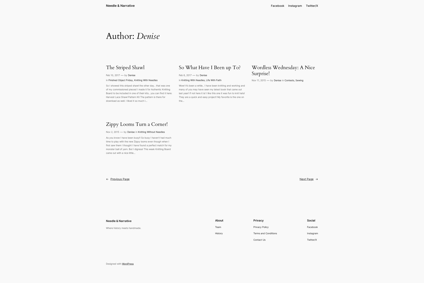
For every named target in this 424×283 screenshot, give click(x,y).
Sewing (299, 80)
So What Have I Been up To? (210, 68)
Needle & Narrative (120, 6)
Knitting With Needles (146, 80)
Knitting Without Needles (151, 132)
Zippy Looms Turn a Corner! (137, 125)
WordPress (128, 263)
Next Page (309, 179)
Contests (289, 80)
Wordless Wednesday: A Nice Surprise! (283, 71)
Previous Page (118, 179)
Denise (131, 75)
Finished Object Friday (120, 80)
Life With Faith (213, 80)
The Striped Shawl (125, 68)
